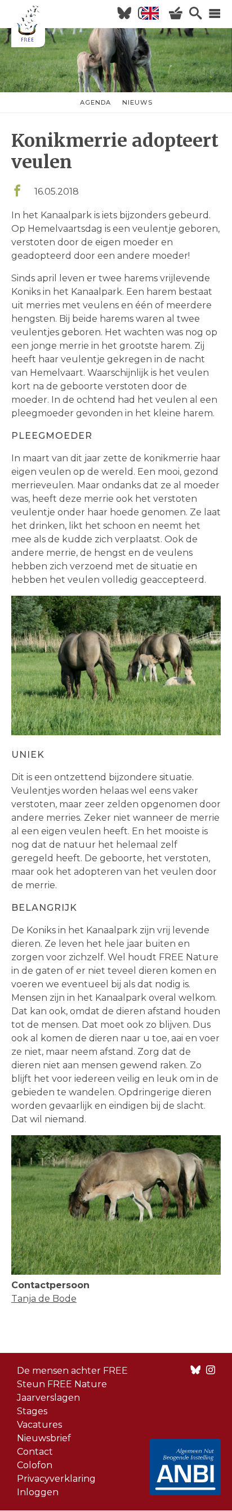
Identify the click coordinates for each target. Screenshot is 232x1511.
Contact (35, 1451)
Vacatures (39, 1424)
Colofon (34, 1465)
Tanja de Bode (44, 1298)
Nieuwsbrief (44, 1438)
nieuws (137, 102)
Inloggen (38, 1492)
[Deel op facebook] (17, 192)
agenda (95, 102)
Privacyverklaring (56, 1478)
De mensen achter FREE (72, 1370)
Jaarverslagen (48, 1397)
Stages (32, 1411)
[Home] (28, 25)
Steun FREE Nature (62, 1384)
